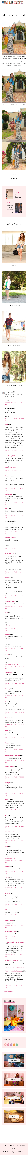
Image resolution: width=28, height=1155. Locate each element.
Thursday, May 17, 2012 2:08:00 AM (14, 471)
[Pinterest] (11, 1044)
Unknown (7, 476)
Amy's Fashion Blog (10, 931)
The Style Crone (9, 832)
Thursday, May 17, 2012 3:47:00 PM (14, 916)
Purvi (6, 509)
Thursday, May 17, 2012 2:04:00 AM (14, 451)
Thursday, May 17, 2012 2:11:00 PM (14, 889)
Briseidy (7, 689)
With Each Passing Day (11, 960)
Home (4, 1145)
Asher (7, 730)
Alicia (7, 877)
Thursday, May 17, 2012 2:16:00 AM (14, 489)
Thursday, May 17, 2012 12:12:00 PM (14, 827)
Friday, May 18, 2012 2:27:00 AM (14, 967)
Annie (7, 654)
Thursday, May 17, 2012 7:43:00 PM (14, 937)
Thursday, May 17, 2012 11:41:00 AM (14, 762)
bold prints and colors (10, 12)
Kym (6, 612)
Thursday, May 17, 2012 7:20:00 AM (14, 607)
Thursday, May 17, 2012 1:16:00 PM (14, 861)
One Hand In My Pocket (14, 385)
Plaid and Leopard (14, 345)
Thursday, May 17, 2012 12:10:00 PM (14, 811)
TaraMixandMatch (10, 601)
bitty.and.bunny (9, 626)
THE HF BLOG (9, 554)
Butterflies (14, 265)
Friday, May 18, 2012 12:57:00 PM (13, 986)
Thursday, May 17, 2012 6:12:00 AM (14, 573)
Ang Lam (7, 893)
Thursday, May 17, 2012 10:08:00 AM (14, 649)
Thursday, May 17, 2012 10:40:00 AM (14, 725)
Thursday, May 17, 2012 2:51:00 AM (14, 516)
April (6, 815)
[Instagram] (8, 1044)
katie (6, 425)
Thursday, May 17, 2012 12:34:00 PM (14, 841)
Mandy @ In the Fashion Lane (13, 971)
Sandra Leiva (9, 920)
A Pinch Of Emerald (14, 305)
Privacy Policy (21, 1145)
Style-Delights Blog (10, 858)
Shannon (7, 634)
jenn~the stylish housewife (12, 456)
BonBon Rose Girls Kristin (12, 756)
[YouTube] (17, 1044)
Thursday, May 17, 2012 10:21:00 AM (14, 684)
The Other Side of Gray (11, 664)
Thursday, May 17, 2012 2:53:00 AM (14, 533)
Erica (6, 701)
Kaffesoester (8, 494)
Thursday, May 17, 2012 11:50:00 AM (14, 778)
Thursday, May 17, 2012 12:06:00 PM (14, 794)
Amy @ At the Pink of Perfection (14, 942)
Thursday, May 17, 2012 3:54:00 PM (14, 926)
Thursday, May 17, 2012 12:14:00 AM (14, 403)
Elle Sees (7, 910)
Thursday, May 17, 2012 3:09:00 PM (14, 905)
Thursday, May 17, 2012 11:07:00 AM (14, 738)
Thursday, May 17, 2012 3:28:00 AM (14, 549)
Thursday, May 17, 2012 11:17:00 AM (14, 751)
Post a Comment (8, 991)
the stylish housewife (10, 468)
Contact (11, 1145)
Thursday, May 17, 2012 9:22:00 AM (14, 629)
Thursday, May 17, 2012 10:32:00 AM (14, 713)
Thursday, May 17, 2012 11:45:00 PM (14, 955)
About (14, 1148)
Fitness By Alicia (9, 766)
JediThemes (14, 1153)
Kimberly (7, 578)
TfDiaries (19, 1151)
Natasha (7, 866)
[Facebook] (5, 1044)
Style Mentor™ (9, 672)
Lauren (7, 799)
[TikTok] (14, 1044)
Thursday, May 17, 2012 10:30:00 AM (14, 697)
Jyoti (6, 846)
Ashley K (7, 783)
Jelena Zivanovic (10, 538)
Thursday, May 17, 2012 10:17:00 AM (14, 668)
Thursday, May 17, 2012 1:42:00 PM (14, 872)
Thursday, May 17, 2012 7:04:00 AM (14, 597)
